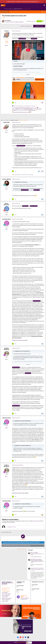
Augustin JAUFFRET (25, 598)
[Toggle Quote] (13, 61)
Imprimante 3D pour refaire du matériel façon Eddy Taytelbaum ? (37, 560)
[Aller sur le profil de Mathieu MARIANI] (29, 553)
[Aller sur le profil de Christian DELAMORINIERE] (29, 569)
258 (7, 229)
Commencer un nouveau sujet (25, 26)
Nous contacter (21, 640)
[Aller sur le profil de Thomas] (3, 21)
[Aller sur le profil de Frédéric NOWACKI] (6, 353)
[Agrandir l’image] (14, 79)
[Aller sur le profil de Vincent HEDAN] (6, 183)
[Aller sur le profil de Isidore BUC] (6, 126)
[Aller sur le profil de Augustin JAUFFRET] (18, 596)
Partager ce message (31, 21)
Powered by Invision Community (23, 642)
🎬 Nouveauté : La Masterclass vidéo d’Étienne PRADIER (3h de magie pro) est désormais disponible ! (21, 542)
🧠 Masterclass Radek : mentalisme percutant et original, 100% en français (16, 545)
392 (7, 214)
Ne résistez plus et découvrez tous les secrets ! (21, 112)
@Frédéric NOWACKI (21, 145)
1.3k (7, 359)
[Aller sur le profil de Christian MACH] (6, 223)
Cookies (26, 640)
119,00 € (18, 79)
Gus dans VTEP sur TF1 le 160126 (37, 568)
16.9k (7, 45)
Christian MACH (6, 219)
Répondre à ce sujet (39, 26)
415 (7, 132)
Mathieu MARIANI (35, 553)
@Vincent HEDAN (22, 38)
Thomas (8, 20)
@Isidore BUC (34, 38)
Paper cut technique (34, 552)
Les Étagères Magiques (19, 22)
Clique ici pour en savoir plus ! (26, 8)
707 (7, 188)
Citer (15, 102)
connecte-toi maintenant (38, 521)
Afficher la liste (4, 584)
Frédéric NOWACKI (6, 349)
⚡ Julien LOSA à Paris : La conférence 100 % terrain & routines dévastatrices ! (22, 1)
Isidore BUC (6, 122)
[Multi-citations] (13, 102)
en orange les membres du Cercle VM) (7, 582)
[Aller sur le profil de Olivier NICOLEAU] (6, 208)
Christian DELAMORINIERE (36, 569)
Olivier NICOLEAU (6, 204)
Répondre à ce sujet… (12, 526)
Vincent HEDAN (6, 179)
